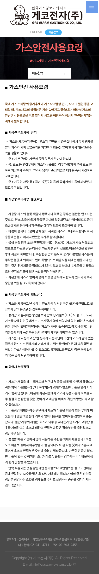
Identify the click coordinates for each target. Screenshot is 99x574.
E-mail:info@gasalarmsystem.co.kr (48, 564)
